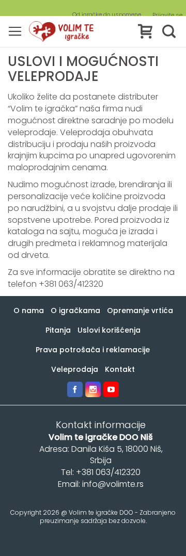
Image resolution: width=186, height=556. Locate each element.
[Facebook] (75, 389)
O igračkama (75, 310)
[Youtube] (111, 389)
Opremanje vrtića (140, 310)
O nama (28, 310)
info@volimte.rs (113, 484)
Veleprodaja (74, 369)
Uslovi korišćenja (109, 330)
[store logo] (61, 31)
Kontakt (120, 369)
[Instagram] (93, 389)
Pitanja (58, 330)
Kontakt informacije (101, 424)
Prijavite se (167, 15)
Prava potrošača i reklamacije (93, 350)
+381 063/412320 (71, 284)
